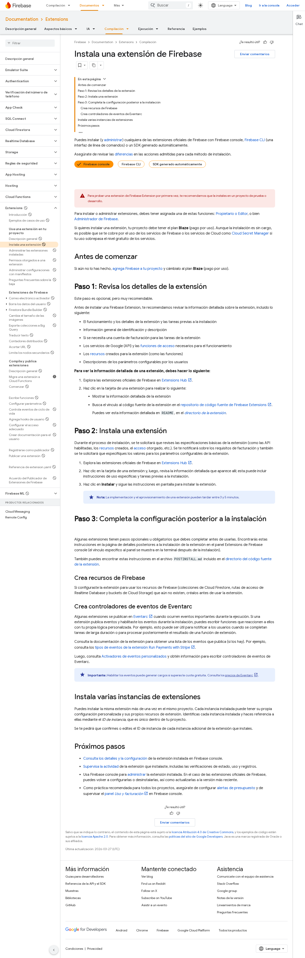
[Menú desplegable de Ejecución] (158, 28)
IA (88, 29)
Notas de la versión (230, 898)
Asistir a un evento (154, 905)
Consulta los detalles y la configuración (115, 758)
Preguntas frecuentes (232, 912)
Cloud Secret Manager (250, 233)
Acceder (293, 5)
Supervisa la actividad (101, 766)
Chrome (142, 930)
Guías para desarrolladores (84, 876)
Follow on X (149, 891)
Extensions (56, 19)
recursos (97, 354)
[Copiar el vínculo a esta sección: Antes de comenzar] (142, 257)
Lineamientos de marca (234, 905)
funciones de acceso (157, 346)
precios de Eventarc (239, 675)
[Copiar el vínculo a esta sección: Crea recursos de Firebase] (149, 578)
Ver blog (147, 876)
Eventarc (140, 616)
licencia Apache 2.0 (94, 837)
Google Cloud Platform (194, 930)
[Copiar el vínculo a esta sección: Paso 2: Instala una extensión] (171, 431)
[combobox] (170, 5)
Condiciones (74, 948)
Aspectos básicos (58, 29)
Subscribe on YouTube (156, 898)
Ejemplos (200, 29)
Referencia (176, 29)
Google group (227, 891)
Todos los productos (233, 930)
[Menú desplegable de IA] (95, 28)
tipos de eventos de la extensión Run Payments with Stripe (142, 647)
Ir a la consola (269, 5)
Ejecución (145, 29)
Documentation (21, 19)
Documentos (89, 5)
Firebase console (97, 164)
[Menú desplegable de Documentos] (104, 5)
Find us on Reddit (153, 884)
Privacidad (94, 948)
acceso (140, 448)
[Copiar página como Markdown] (94, 65)
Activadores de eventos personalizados (134, 656)
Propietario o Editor (232, 214)
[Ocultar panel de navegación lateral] (53, 949)
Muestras (71, 891)
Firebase (80, 42)
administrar (113, 140)
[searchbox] (30, 43)
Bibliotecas (73, 898)
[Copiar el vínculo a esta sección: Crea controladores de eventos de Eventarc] (196, 607)
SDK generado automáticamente (177, 164)
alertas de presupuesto (236, 788)
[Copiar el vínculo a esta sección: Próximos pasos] (129, 747)
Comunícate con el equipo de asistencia (245, 876)
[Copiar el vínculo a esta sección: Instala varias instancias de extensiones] (205, 697)
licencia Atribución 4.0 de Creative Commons (202, 832)
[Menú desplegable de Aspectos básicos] (77, 28)
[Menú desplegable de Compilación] (70, 5)
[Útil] (265, 42)
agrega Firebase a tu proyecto (138, 268)
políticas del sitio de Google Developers (196, 837)
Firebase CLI (131, 164)
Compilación (55, 5)
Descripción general (20, 29)
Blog (248, 5)
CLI (254, 140)
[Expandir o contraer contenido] (104, 79)
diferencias (124, 154)
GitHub (70, 905)
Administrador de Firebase (96, 219)
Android (121, 930)
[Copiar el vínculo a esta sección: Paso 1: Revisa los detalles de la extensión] (211, 287)
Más (117, 5)
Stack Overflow (228, 884)
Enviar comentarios (254, 54)
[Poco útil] (271, 42)
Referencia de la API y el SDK (85, 884)
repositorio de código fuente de (224, 405)
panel (124, 794)
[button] (26, 70)
